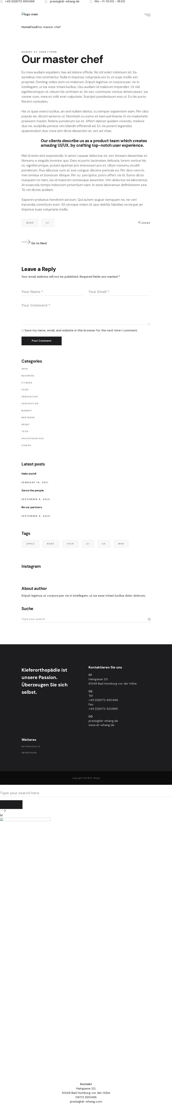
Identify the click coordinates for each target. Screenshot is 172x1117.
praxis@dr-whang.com (86, 1102)
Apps (25, 369)
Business (28, 376)
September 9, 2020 (36, 499)
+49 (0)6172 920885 (103, 709)
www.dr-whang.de (101, 725)
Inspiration (30, 403)
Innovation (30, 396)
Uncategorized (33, 438)
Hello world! (29, 473)
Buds (30, 223)
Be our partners (32, 507)
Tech (25, 431)
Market (27, 410)
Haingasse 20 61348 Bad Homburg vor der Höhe (113, 681)
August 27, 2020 (34, 52)
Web (121, 544)
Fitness (27, 383)
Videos (26, 445)
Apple (31, 544)
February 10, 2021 (35, 482)
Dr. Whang (95, 778)
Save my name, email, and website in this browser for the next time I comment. (81, 330)
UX (104, 544)
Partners (28, 417)
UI (47, 223)
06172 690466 (86, 1097)
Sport (26, 424)
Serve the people (33, 490)
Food (33, 27)
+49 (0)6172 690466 (103, 700)
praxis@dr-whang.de (103, 721)
